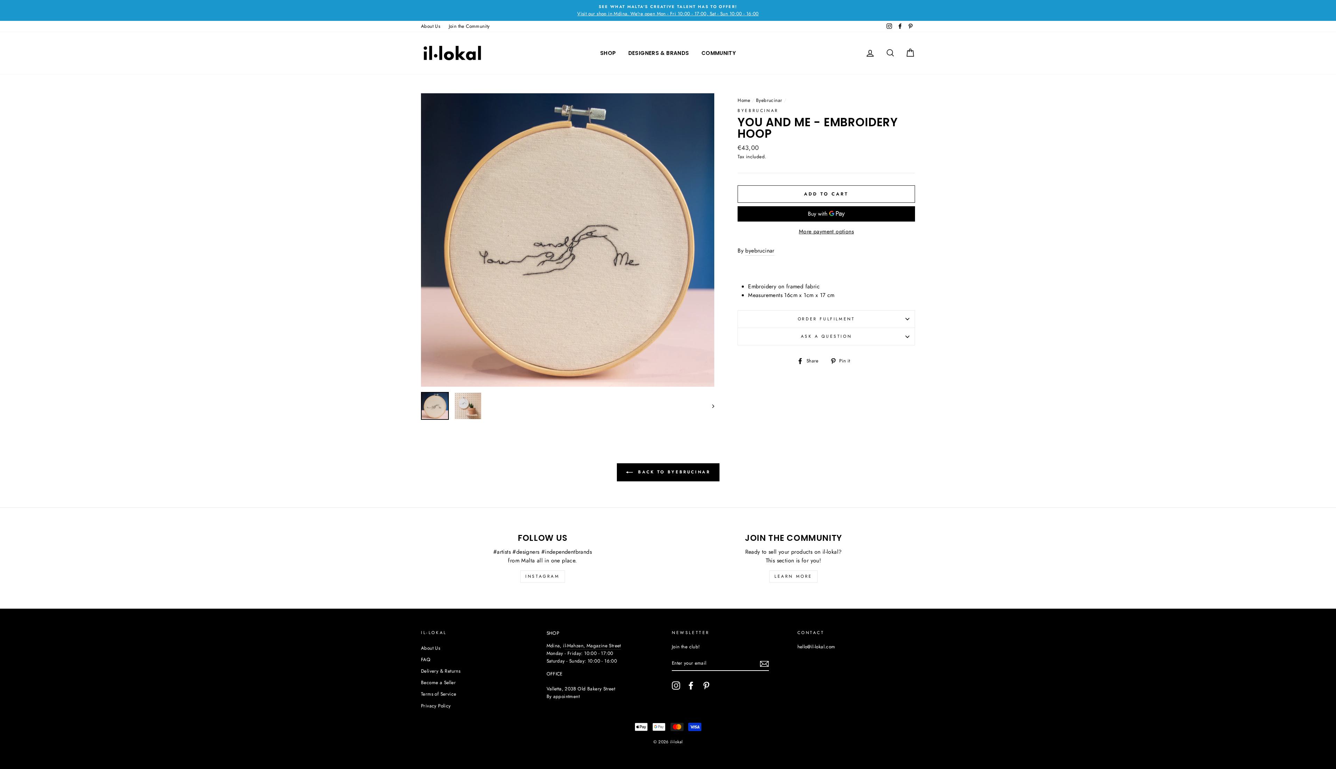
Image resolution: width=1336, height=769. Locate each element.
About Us (430, 26)
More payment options (826, 231)
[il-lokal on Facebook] (691, 685)
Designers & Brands (658, 53)
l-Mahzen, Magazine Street (593, 645)
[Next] (710, 406)
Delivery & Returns (440, 670)
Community (718, 53)
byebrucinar (759, 251)
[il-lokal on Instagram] (676, 685)
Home (744, 100)
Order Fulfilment (826, 319)
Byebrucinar (769, 100)
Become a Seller (438, 682)
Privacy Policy (436, 705)
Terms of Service (438, 693)
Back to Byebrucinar (673, 471)
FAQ (425, 659)
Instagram (542, 576)
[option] (668, 10)
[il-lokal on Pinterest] (706, 685)
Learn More (793, 576)
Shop (608, 53)
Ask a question (826, 336)
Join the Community (469, 26)
